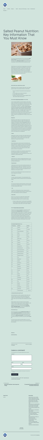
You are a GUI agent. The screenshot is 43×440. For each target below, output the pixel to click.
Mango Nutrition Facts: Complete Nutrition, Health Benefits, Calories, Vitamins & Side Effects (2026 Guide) (34, 398)
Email (23, 362)
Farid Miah (13, 345)
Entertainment (32, 8)
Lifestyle (12, 8)
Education (5, 10)
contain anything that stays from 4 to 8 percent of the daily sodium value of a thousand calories (21, 107)
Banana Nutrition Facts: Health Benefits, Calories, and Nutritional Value (33, 401)
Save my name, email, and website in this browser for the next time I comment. (21, 371)
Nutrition (8, 8)
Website (12, 366)
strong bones (25, 122)
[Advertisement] (21, 21)
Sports (28, 8)
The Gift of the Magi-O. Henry (33, 421)
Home (4, 8)
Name (12, 362)
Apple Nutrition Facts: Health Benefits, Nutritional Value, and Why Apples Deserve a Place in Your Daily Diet (34, 405)
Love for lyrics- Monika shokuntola (34, 424)
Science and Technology (23, 8)
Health (17, 8)
